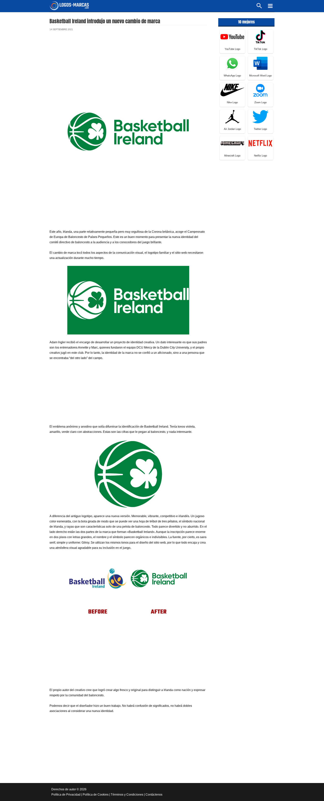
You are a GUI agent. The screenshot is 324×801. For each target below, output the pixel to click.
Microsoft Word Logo (260, 75)
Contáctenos (154, 794)
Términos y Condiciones (127, 794)
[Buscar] (259, 7)
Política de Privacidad (65, 794)
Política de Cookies (96, 794)
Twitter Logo (260, 129)
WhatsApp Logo (232, 75)
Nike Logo (232, 102)
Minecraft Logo (232, 155)
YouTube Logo (232, 49)
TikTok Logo (260, 49)
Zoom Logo (260, 102)
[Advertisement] (128, 65)
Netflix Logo (260, 155)
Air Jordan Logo (232, 129)
